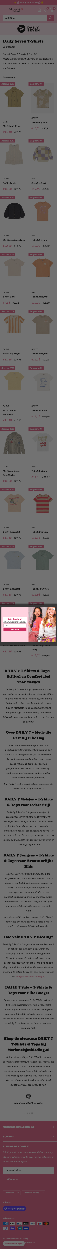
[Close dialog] (54, 609)
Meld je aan (15, 629)
